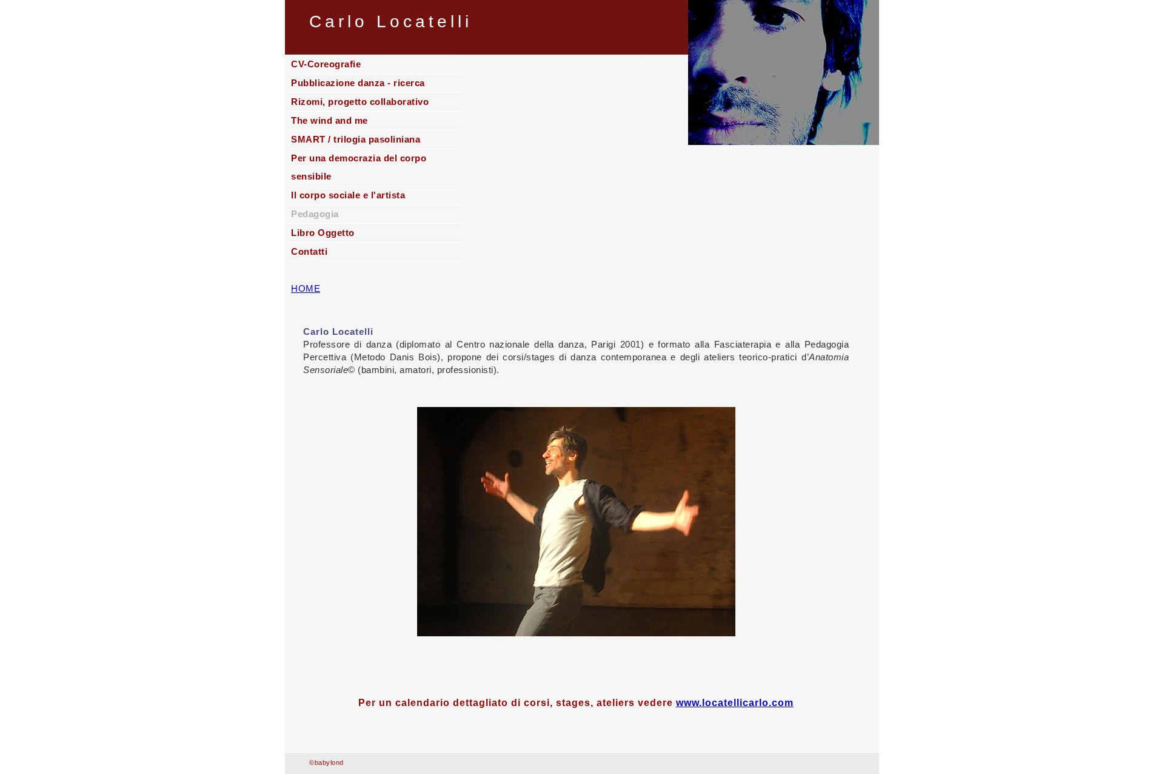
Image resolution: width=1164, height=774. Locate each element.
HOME (305, 288)
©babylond (326, 762)
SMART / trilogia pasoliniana (355, 139)
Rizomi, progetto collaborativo (360, 101)
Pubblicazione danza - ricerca (358, 83)
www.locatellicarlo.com (735, 703)
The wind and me (329, 120)
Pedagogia (315, 214)
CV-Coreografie (326, 64)
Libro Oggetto (323, 232)
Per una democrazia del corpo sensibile (358, 167)
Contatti (309, 251)
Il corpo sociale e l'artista (348, 195)
